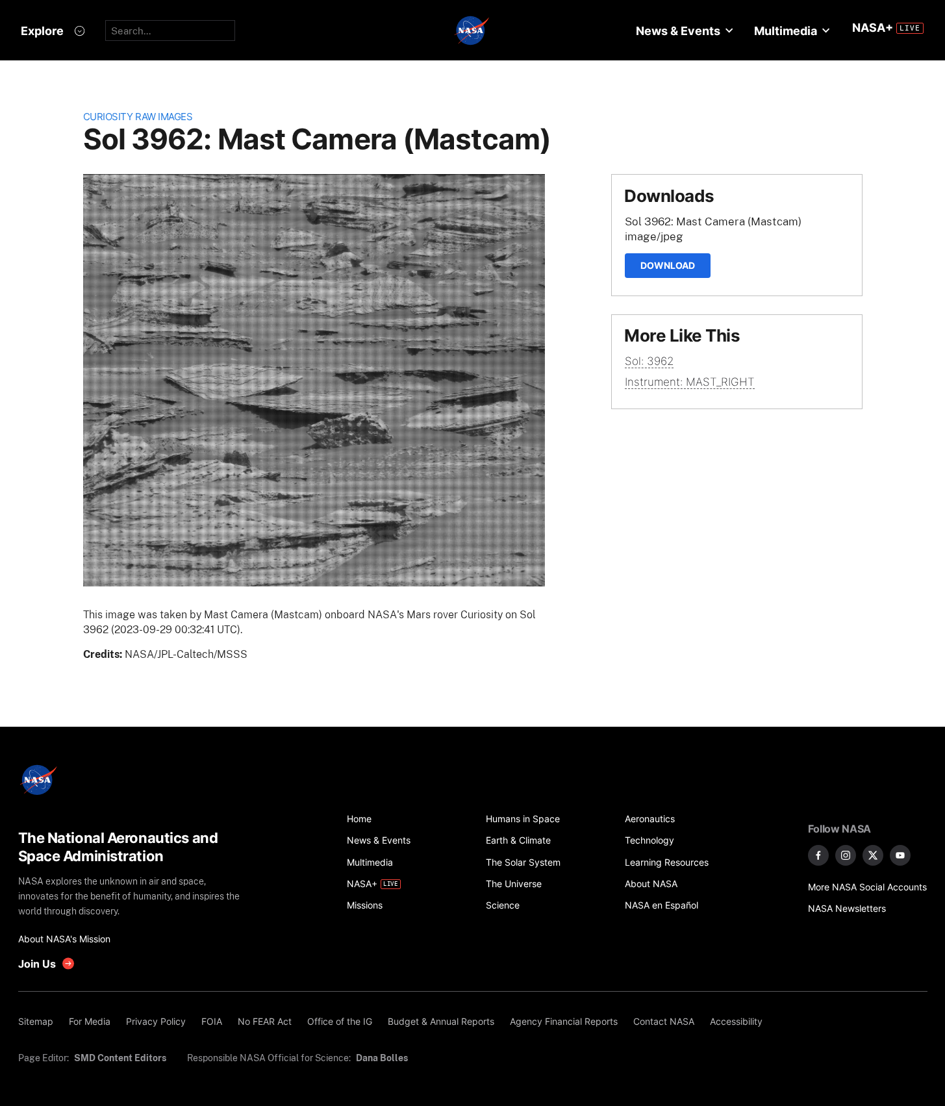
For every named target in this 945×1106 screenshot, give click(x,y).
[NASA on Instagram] (845, 855)
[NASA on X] (873, 855)
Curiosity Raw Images (138, 116)
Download (667, 265)
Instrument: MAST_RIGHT (690, 381)
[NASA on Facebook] (818, 855)
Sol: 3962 (649, 361)
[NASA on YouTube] (900, 855)
